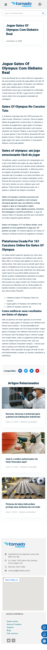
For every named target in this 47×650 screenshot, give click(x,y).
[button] (20, 371)
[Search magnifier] (43, 13)
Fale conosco (12, 633)
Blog (9, 630)
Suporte (10, 627)
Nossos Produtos (14, 624)
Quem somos (12, 621)
